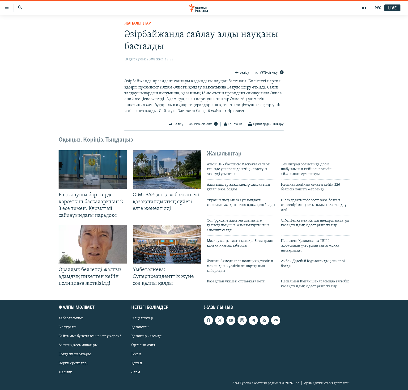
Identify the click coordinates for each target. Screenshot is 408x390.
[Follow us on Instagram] (242, 320)
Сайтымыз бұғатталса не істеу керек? (90, 336)
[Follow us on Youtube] (230, 320)
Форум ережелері (73, 363)
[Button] (242, 73)
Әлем (135, 372)
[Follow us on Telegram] (253, 320)
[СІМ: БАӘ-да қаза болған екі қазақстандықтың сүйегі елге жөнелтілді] (167, 169)
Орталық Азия (143, 345)
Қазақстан (140, 327)
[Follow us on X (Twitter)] (219, 320)
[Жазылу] (275, 320)
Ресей (136, 354)
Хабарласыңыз (71, 318)
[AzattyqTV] (364, 8)
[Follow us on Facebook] (208, 320)
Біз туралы (67, 327)
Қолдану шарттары (75, 354)
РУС (378, 8)
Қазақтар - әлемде (146, 336)
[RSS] (264, 320)
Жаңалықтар (142, 318)
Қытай (136, 363)
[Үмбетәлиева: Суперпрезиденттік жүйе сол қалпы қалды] (167, 244)
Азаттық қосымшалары (78, 345)
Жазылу (65, 372)
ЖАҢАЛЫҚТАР (137, 23)
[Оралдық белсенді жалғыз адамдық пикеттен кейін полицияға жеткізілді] (93, 244)
